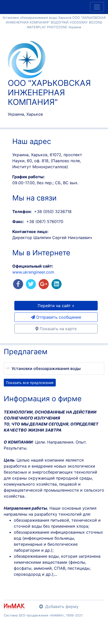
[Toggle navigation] (97, 7)
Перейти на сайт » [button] (56, 305)
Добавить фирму (62, 606)
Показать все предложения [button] (29, 382)
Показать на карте (57, 328)
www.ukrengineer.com (33, 272)
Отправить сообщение (58, 317)
